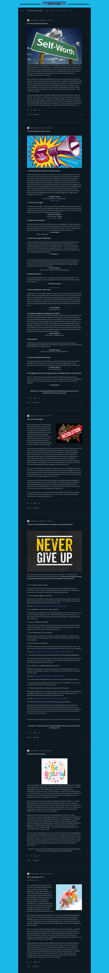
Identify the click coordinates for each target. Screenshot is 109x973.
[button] (87, 11)
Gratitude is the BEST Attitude (36, 754)
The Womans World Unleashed (35, 10)
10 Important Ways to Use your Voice (38, 131)
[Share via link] (38, 110)
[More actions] (81, 20)
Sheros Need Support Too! (35, 877)
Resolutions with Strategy (35, 419)
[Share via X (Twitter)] (31, 110)
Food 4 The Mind (61, 10)
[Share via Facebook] (27, 110)
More (70, 10)
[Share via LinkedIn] (35, 110)
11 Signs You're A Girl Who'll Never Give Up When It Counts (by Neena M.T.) (50, 524)
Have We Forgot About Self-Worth (37, 23)
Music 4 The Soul (50, 10)
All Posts (22, 10)
